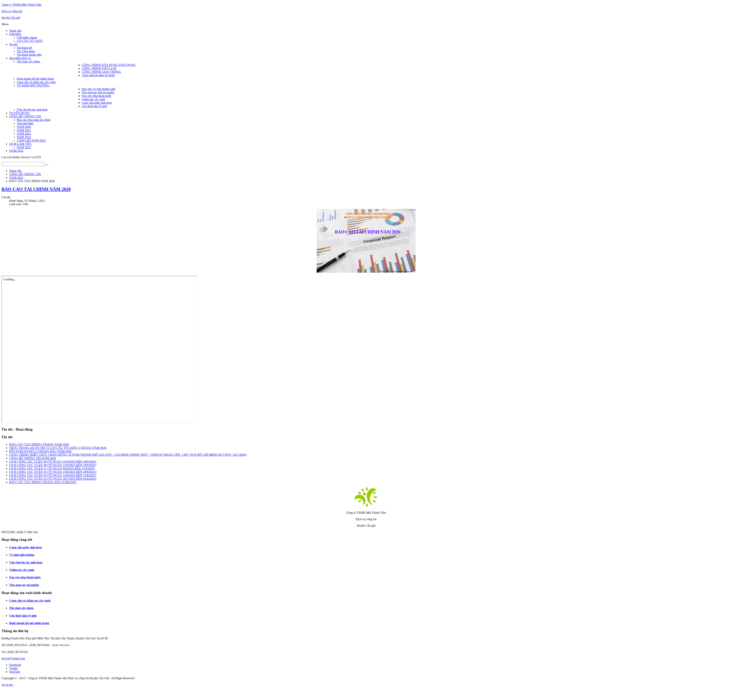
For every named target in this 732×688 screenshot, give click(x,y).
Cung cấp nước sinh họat (25, 547)
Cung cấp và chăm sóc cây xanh (30, 600)
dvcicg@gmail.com (13, 658)
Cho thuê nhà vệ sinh (23, 615)
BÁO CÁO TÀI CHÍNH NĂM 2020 (36, 189)
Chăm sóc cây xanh (21, 569)
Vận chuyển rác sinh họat (25, 562)
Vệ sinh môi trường (21, 554)
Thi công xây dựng (21, 608)
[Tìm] (46, 165)
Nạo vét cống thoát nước (25, 577)
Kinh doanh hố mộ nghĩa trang (29, 623)
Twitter (13, 668)
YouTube (14, 671)
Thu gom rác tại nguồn (24, 585)
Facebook (15, 664)
